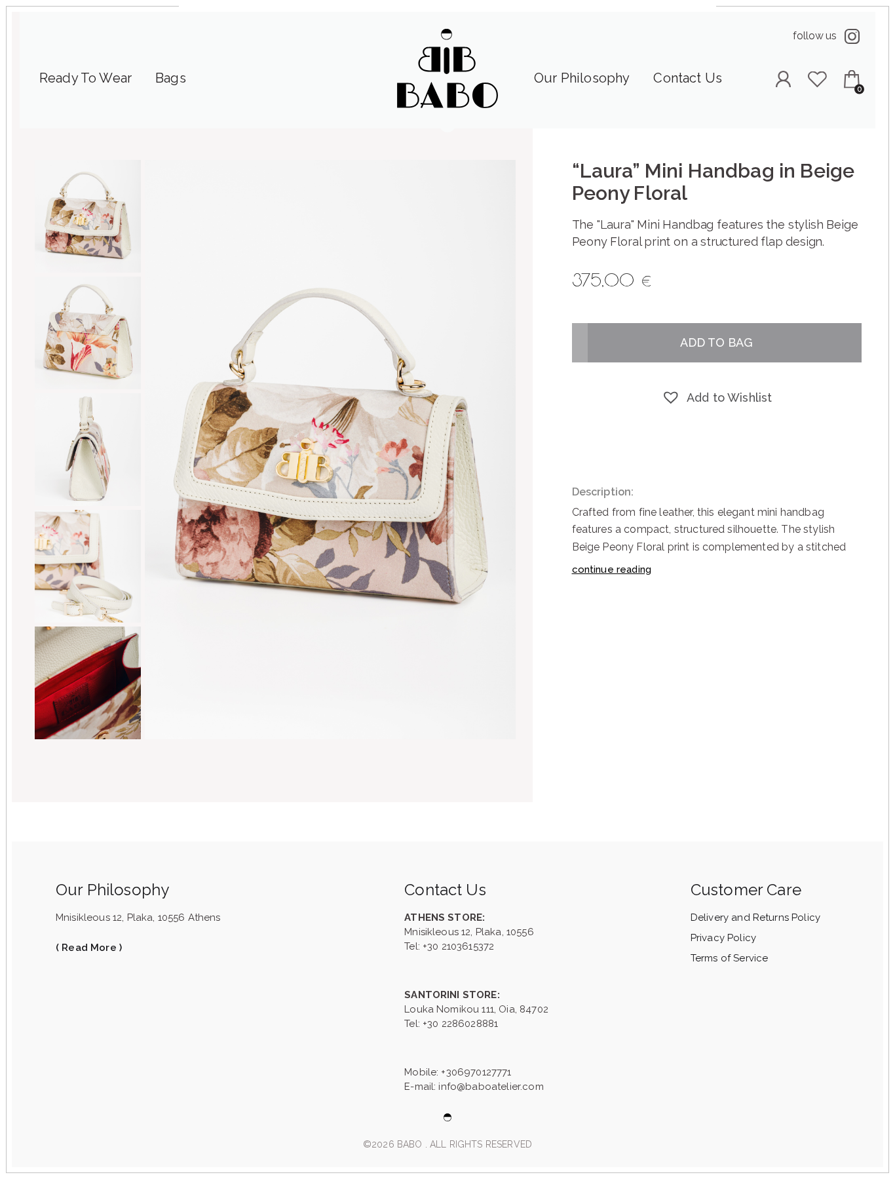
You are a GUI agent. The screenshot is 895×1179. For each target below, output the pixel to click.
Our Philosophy (582, 78)
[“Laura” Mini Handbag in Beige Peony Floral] (330, 449)
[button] (716, 398)
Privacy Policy (723, 938)
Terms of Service (730, 958)
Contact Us (687, 78)
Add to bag (716, 342)
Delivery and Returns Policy (755, 917)
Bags (170, 78)
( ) (89, 948)
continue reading (612, 569)
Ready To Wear (85, 78)
